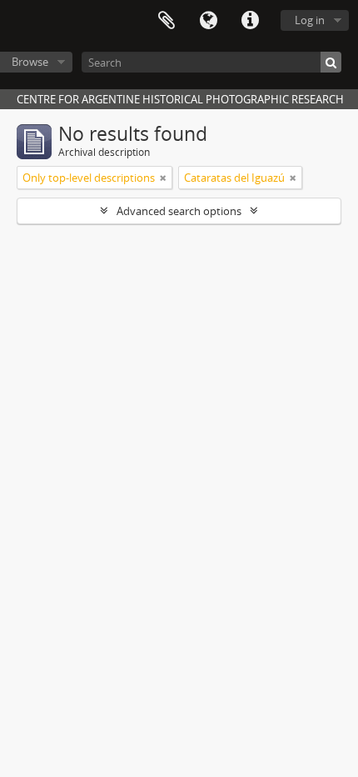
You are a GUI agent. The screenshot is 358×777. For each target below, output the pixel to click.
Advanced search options (179, 210)
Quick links (250, 21)
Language (208, 21)
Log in (310, 20)
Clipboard (166, 21)
